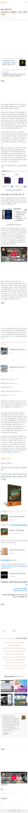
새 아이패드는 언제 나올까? (13, 645)
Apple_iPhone (5, 638)
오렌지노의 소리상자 (8, 716)
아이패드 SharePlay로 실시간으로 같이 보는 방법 (13, 657)
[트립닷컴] (16, 379)
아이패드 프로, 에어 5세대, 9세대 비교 (13, 662)
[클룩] (12, 387)
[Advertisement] (14, 38)
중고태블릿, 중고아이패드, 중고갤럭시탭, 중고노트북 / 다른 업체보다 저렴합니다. (13, 75)
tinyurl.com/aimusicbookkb (19, 525)
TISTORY (14, 811)
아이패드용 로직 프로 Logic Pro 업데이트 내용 (13, 642)
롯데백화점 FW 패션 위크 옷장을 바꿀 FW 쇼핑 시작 (9, 61)
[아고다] (17, 383)
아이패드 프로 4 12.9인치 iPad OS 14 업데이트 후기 (13, 665)
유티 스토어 (5, 72)
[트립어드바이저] (11, 395)
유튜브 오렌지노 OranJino (20, 590)
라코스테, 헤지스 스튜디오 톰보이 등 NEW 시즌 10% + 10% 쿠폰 (9, 63)
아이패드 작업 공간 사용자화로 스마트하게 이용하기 (13, 659)
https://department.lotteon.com (11, 58)
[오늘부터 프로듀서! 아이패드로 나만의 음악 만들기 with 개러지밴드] (14, 483)
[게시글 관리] (9, 631)
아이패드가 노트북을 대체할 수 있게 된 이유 (13, 654)
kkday (20, 391)
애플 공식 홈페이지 (6, 560)
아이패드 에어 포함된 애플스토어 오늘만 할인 (13, 668)
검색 (25, 792)
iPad (13, 638)
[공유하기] (7, 631)
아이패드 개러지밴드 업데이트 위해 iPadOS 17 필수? (13, 648)
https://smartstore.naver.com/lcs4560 (12, 69)
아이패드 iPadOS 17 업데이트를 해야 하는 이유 (13, 651)
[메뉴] (26, 2)
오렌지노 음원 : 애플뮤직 (20, 588)
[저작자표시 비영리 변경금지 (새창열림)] (19, 631)
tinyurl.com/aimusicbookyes (18, 511)
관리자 (19, 811)
